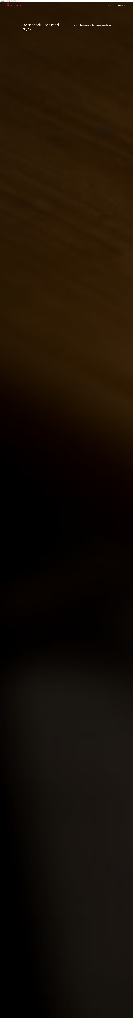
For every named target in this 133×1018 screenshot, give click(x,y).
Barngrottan (84, 25)
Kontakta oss (120, 5)
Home (109, 5)
